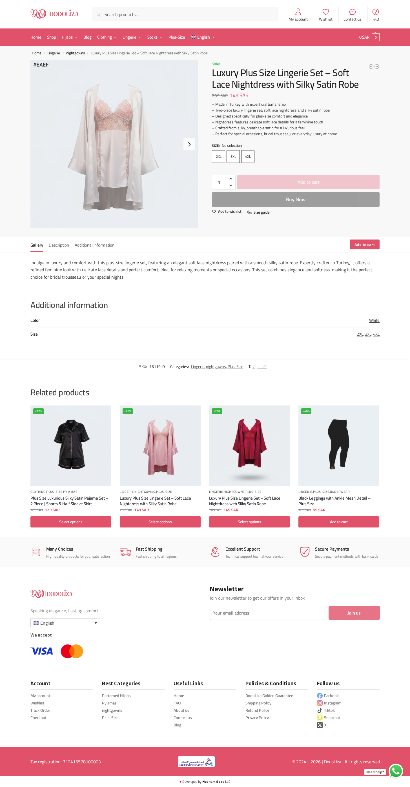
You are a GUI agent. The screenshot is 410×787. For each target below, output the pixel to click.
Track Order (40, 710)
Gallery (36, 245)
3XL (233, 156)
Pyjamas (70, 492)
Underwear (340, 492)
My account (298, 18)
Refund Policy (257, 710)
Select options (71, 522)
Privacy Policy (257, 717)
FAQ (376, 18)
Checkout (38, 717)
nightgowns (75, 53)
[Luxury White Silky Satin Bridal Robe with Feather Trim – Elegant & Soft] (377, 66)
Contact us (352, 18)
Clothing (38, 492)
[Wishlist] (103, 414)
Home (36, 53)
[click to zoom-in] (114, 144)
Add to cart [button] (339, 522)
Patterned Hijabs (116, 695)
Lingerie (53, 53)
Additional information (94, 245)
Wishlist (326, 18)
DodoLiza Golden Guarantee (269, 695)
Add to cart (309, 182)
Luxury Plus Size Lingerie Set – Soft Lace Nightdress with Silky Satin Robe (155, 500)
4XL (248, 156)
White (374, 320)
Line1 (262, 366)
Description (59, 245)
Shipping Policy (258, 703)
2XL (218, 156)
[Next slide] (189, 144)
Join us (354, 613)
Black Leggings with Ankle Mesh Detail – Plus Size (334, 500)
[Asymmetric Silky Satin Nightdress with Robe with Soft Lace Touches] (371, 66)
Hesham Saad (213, 781)
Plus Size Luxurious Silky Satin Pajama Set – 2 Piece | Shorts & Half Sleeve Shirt (69, 500)
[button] (369, 37)
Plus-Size (235, 366)
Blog (177, 725)
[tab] (38, 244)
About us (181, 710)
